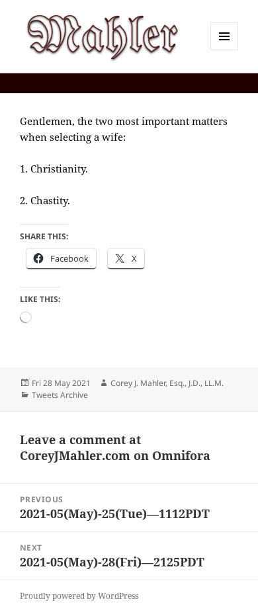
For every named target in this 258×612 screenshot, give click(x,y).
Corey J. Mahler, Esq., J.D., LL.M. (167, 383)
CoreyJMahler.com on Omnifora (115, 455)
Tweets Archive (60, 395)
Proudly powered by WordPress (79, 595)
